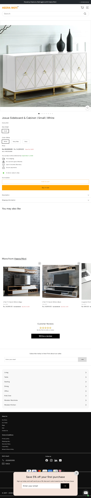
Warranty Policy (6, 444)
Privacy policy (5, 438)
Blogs (3, 425)
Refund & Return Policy (8, 449)
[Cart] (82, 7)
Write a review (45, 336)
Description (5, 195)
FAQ (3, 428)
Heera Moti (5, 122)
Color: (6, 137)
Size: (5, 127)
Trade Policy (5, 446)
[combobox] (45, 13)
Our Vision (4, 422)
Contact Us (5, 430)
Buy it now (45, 188)
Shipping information (8, 200)
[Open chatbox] (85, 493)
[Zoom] (87, 108)
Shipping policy (6, 441)
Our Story (4, 420)
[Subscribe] (65, 486)
